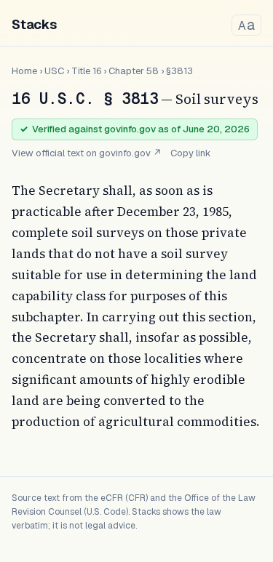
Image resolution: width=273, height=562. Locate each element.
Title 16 (86, 71)
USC (54, 71)
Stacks (34, 24)
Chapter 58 (133, 71)
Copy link (190, 153)
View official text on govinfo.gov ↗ (87, 153)
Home (24, 71)
